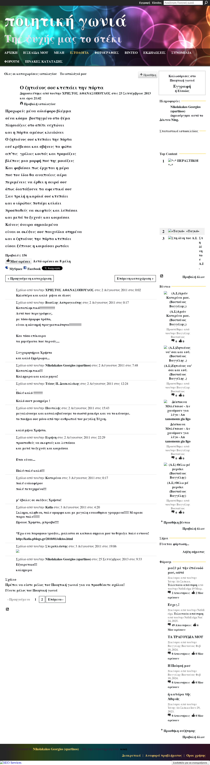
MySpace (15, 268)
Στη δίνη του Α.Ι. (201, 252)
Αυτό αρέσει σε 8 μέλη (52, 261)
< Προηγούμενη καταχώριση (29, 278)
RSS (7, 609)
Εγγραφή (144, 2)
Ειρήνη (51, 437)
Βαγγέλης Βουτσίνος (181, 335)
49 (182, 625)
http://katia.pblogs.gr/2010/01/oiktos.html (44, 538)
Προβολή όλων (194, 276)
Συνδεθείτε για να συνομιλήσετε (190, 763)
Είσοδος (157, 2)
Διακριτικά (131, 755)
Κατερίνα (53, 477)
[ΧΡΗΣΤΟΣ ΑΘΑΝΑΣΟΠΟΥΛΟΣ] (10, 95)
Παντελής (53, 407)
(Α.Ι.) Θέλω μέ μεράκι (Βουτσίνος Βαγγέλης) (177, 489)
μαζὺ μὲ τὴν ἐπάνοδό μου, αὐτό (185, 570)
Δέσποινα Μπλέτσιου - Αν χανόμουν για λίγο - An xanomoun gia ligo (178, 432)
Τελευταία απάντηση (182, 585)
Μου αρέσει (20, 261)
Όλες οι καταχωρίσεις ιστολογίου (30, 73)
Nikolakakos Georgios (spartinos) (68, 365)
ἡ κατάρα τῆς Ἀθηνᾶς (179, 696)
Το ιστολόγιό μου (73, 73)
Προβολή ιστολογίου (40, 103)
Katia (49, 507)
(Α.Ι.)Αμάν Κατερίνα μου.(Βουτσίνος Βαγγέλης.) (177, 317)
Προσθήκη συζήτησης (179, 730)
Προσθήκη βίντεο (177, 522)
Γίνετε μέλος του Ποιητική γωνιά (31, 590)
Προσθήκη (150, 75)
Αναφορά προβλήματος (163, 755)
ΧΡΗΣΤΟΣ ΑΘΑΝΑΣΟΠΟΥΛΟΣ (86, 93)
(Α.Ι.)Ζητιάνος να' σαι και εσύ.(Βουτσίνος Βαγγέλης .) (178, 372)
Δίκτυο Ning (169, 119)
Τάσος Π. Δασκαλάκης (62, 383)
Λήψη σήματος (194, 551)
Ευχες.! (173, 604)
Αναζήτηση (206, 3)
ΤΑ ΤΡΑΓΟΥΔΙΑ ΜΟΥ (185, 636)
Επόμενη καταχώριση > (135, 278)
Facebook (34, 268)
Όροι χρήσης (196, 755)
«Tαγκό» (192, 231)
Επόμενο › (55, 599)
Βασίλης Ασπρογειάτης (63, 302)
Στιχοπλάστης (56, 546)
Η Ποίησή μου (179, 665)
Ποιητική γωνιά (65, 20)
